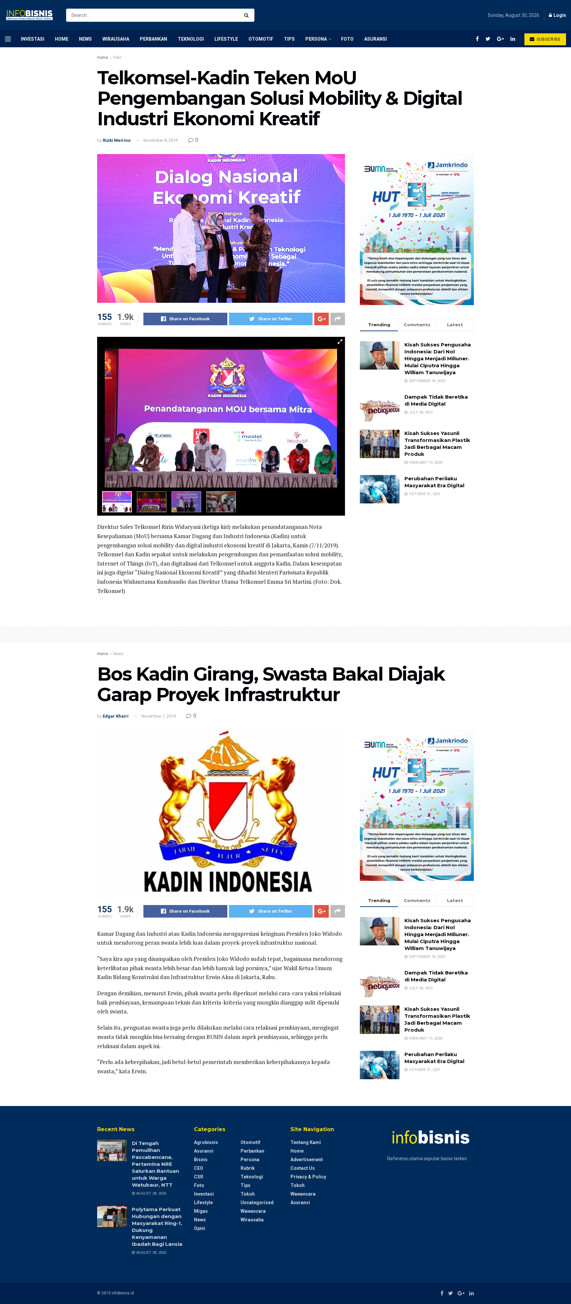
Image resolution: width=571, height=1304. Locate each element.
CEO (198, 1168)
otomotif (260, 39)
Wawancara (253, 1211)
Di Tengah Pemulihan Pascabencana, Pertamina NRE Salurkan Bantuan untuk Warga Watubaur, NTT (155, 1164)
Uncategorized (257, 1202)
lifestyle (226, 39)
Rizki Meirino (117, 140)
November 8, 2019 (160, 140)
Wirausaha (115, 39)
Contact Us (302, 1168)
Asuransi (375, 39)
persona (316, 39)
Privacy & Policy (308, 1176)
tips (289, 39)
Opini (199, 1228)
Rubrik (248, 1168)
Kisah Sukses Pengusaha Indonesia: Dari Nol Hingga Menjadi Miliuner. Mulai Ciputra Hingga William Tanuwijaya (437, 358)
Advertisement (306, 1159)
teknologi (191, 39)
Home (61, 39)
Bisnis (201, 1159)
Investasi (32, 39)
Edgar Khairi (116, 716)
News (85, 39)
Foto (347, 39)
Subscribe (548, 39)
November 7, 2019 (158, 716)
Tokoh (248, 1194)
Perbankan (153, 39)
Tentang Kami (305, 1142)
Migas (201, 1211)
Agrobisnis (206, 1142)
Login (559, 15)
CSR (198, 1176)
